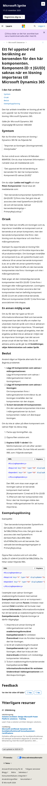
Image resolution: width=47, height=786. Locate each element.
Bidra (13, 772)
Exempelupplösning (12, 103)
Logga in (41, 26)
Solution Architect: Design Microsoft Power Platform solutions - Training (20, 718)
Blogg (4, 772)
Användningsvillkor (9, 779)
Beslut (6, 100)
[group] (26, 470)
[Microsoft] (23, 26)
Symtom (7, 94)
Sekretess (22, 772)
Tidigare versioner (32, 769)
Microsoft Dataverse (16, 42)
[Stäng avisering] (43, 4)
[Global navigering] (2, 26)
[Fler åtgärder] (43, 42)
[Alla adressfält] (4, 42)
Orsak (6, 97)
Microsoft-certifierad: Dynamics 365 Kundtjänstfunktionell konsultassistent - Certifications (19, 731)
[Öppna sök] (34, 26)
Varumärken (25, 779)
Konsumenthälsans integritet (14, 776)
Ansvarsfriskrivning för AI (12, 769)
